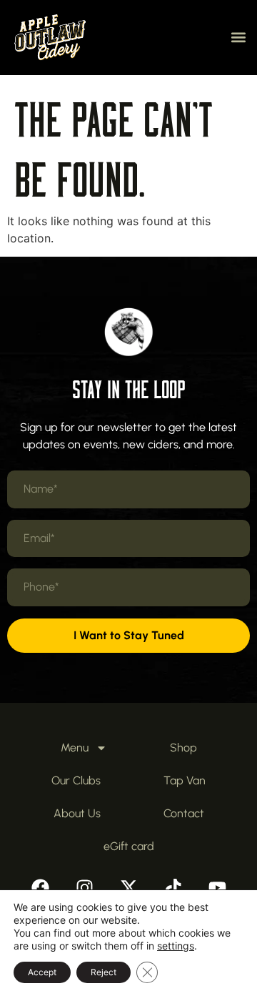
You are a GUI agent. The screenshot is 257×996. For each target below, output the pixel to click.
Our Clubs (76, 780)
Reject (103, 972)
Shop (183, 747)
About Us (77, 813)
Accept (42, 972)
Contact (183, 813)
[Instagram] (84, 888)
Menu (75, 747)
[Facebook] (40, 888)
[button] (238, 37)
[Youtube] (217, 888)
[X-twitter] (128, 888)
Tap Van (184, 780)
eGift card (129, 846)
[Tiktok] (173, 888)
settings (175, 946)
